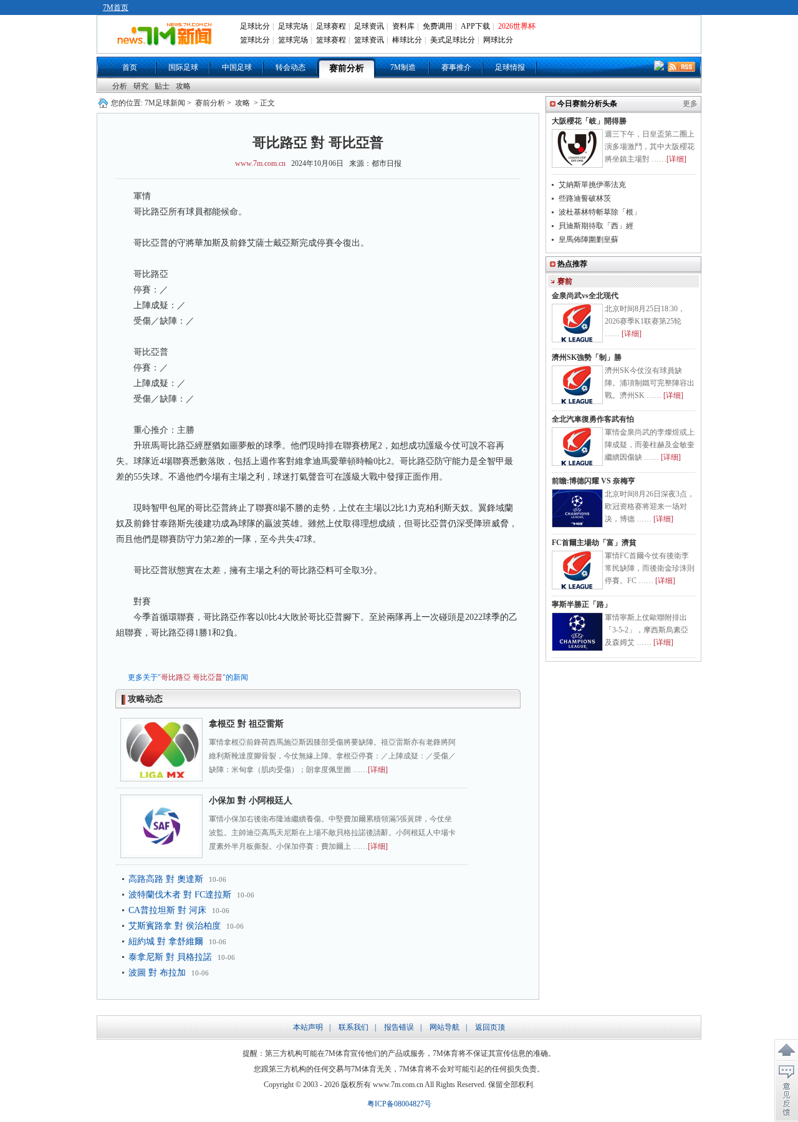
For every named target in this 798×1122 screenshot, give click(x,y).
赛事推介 (456, 67)
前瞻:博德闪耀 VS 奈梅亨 (593, 480)
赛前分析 (346, 68)
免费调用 (438, 26)
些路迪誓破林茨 (585, 198)
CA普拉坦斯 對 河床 (167, 910)
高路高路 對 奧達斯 (165, 879)
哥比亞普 (208, 677)
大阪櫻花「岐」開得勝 (589, 121)
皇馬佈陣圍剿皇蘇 (588, 239)
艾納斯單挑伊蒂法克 (592, 184)
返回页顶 (490, 1027)
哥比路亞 (176, 677)
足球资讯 (369, 26)
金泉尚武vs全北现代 (585, 295)
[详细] (378, 769)
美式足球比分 (452, 40)
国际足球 (183, 67)
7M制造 (403, 67)
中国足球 (237, 67)
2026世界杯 (517, 26)
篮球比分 (255, 40)
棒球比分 (407, 40)
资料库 (403, 26)
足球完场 (293, 26)
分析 (119, 86)
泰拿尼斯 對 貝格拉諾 (170, 957)
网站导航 (444, 1027)
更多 (690, 103)
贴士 (162, 86)
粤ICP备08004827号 (399, 1104)
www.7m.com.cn (260, 163)
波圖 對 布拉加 (157, 972)
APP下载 (475, 26)
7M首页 (115, 7)
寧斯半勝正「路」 (582, 604)
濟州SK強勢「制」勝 (587, 357)
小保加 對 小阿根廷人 (250, 800)
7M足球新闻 (165, 103)
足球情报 (510, 67)
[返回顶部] (786, 1050)
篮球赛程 (331, 40)
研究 (140, 86)
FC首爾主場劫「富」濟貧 (594, 542)
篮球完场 (293, 40)
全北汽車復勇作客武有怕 (593, 419)
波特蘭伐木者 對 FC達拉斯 (179, 894)
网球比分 (498, 40)
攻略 (183, 86)
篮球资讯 (369, 40)
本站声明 (308, 1027)
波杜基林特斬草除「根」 (600, 212)
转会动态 (290, 67)
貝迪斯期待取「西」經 (596, 225)
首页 (129, 67)
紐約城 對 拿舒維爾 (165, 941)
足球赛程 (331, 26)
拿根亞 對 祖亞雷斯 (246, 723)
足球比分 (255, 26)
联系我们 (353, 1027)
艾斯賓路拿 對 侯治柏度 (174, 926)
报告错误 (399, 1027)
